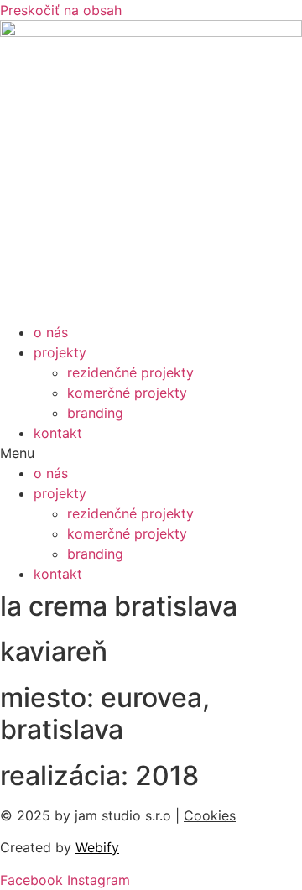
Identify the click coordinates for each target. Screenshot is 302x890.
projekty (60, 352)
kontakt (58, 432)
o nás (51, 332)
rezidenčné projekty (130, 372)
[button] (151, 453)
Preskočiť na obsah (61, 10)
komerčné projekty (127, 392)
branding (95, 412)
